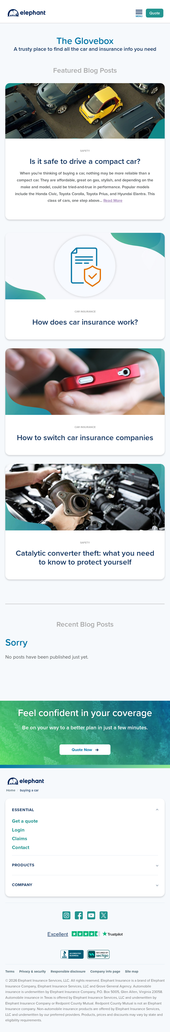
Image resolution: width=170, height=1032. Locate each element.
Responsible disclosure (68, 971)
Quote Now (82, 750)
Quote (154, 13)
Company (22, 885)
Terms (9, 971)
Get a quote (25, 820)
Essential (23, 810)
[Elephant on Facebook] (78, 915)
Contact (20, 847)
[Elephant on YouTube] (91, 915)
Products (23, 865)
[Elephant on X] (103, 915)
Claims (19, 838)
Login (18, 829)
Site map (131, 971)
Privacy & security (32, 971)
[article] (85, 151)
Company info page (105, 971)
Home (10, 790)
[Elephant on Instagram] (66, 915)
